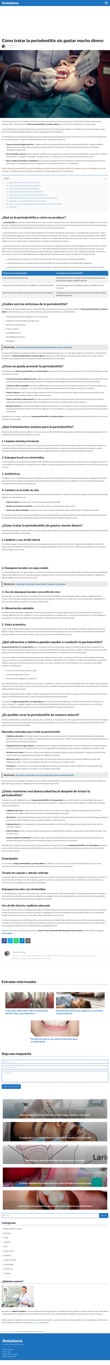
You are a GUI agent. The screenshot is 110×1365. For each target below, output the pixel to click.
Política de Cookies (9, 1356)
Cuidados (7, 1242)
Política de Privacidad (9, 1354)
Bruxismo (7, 1233)
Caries (5, 1238)
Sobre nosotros (8, 1349)
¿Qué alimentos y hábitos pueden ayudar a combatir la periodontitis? (33, 198)
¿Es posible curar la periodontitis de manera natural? (27, 201)
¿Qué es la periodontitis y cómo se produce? (24, 183)
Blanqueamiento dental (12, 1229)
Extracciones (8, 1251)
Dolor (5, 1247)
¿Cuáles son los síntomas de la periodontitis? (25, 186)
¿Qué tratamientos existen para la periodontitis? (26, 192)
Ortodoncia (7, 1269)
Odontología (8, 1264)
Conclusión (13, 207)
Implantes (7, 1256)
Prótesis (6, 1273)
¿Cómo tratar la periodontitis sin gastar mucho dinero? (28, 195)
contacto (35, 1323)
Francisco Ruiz (12, 45)
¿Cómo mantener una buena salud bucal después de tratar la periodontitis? (36, 204)
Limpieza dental (9, 1260)
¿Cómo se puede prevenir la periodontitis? (24, 189)
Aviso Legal (6, 1352)
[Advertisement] (55, 22)
